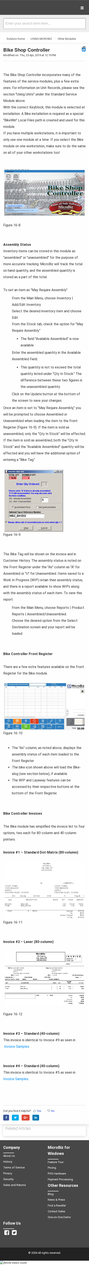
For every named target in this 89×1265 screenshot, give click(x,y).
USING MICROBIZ (41, 38)
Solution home (15, 38)
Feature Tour (56, 1162)
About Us (9, 1155)
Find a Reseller (57, 1205)
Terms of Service (14, 1167)
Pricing (52, 1167)
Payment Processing (60, 1179)
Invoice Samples (16, 1046)
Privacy (7, 1173)
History (7, 1161)
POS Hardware (57, 1173)
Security (8, 1179)
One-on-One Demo (59, 1217)
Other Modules (67, 38)
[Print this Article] (84, 48)
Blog (51, 1194)
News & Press (56, 1199)
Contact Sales (56, 1211)
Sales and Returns (14, 1185)
